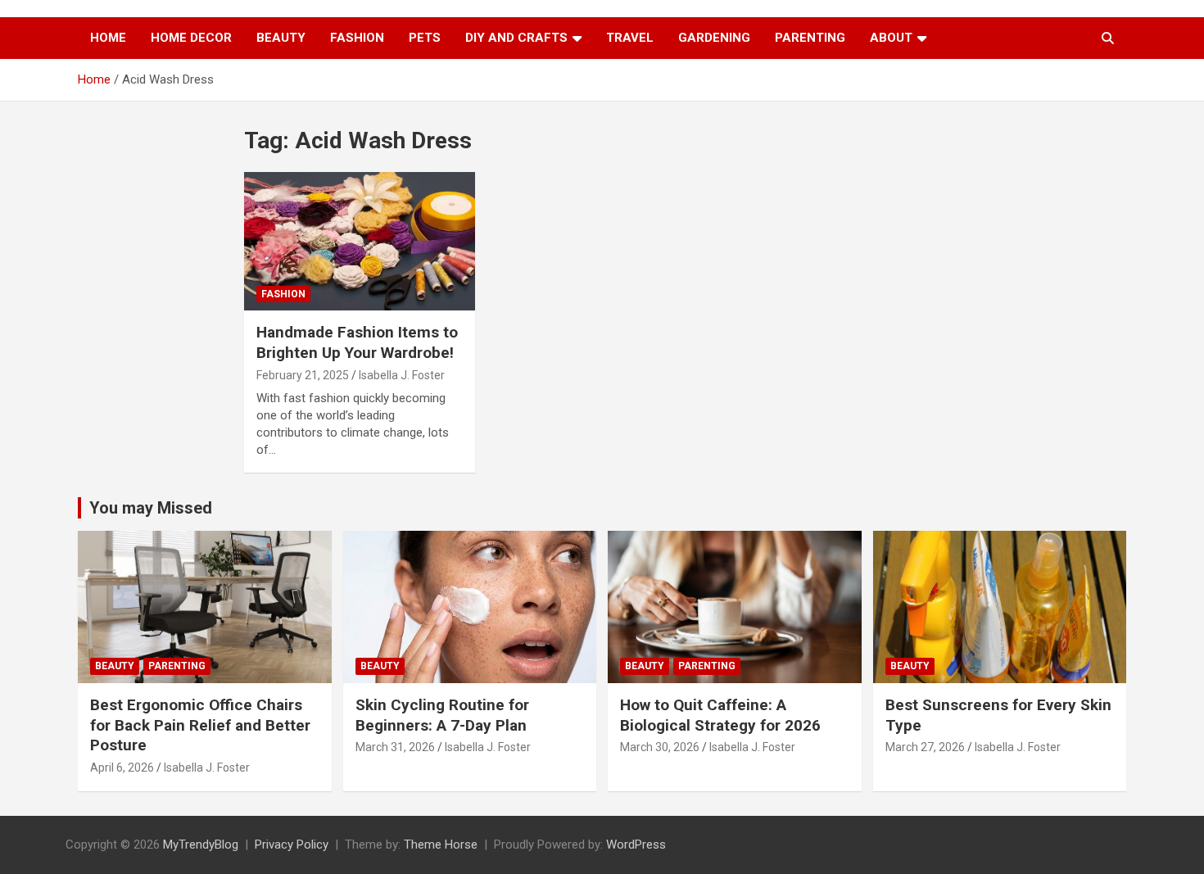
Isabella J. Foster (402, 375)
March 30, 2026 (659, 747)
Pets (425, 37)
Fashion (357, 37)
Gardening (714, 37)
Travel (630, 37)
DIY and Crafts (516, 37)
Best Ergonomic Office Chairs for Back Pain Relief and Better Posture (200, 724)
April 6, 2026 (122, 767)
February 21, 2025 (302, 375)
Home (108, 37)
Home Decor (191, 37)
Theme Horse (441, 844)
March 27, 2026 (925, 747)
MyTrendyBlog (200, 844)
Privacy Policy (291, 844)
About (891, 37)
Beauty (281, 37)
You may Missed (150, 508)
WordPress (636, 844)
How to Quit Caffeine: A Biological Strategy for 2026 (720, 715)
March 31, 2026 (395, 747)
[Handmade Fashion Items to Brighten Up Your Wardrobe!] (359, 241)
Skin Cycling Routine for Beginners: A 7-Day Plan (442, 715)
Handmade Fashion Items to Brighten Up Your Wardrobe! (357, 342)
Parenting (810, 37)
